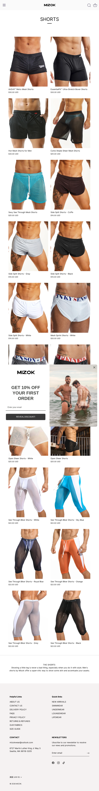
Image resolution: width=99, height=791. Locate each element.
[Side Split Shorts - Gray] (28, 246)
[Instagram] (58, 762)
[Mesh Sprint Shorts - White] (70, 308)
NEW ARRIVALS (59, 702)
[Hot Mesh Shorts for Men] (28, 123)
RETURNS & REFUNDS (20, 721)
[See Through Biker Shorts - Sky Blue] (70, 492)
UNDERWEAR (58, 709)
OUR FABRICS (16, 725)
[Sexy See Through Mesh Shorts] (28, 185)
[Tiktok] (64, 762)
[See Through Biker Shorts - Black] (70, 615)
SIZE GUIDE (15, 729)
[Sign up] (88, 753)
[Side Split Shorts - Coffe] (70, 185)
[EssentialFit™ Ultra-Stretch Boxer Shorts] (70, 61)
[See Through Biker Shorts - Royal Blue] (28, 554)
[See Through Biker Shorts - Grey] (28, 615)
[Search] (89, 5)
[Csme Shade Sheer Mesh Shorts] (70, 123)
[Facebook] (53, 762)
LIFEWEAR (56, 717)
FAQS (12, 713)
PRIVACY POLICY (17, 717)
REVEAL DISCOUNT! (25, 417)
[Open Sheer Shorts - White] (28, 431)
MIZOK (18, 784)
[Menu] (4, 5)
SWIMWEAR (57, 705)
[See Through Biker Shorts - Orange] (70, 554)
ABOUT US (15, 702)
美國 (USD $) (15, 777)
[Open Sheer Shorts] (70, 431)
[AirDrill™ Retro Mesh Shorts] (28, 61)
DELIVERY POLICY (18, 709)
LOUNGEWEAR (59, 713)
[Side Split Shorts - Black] (70, 246)
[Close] (94, 367)
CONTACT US (16, 705)
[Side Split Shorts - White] (28, 308)
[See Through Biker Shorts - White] (28, 492)
